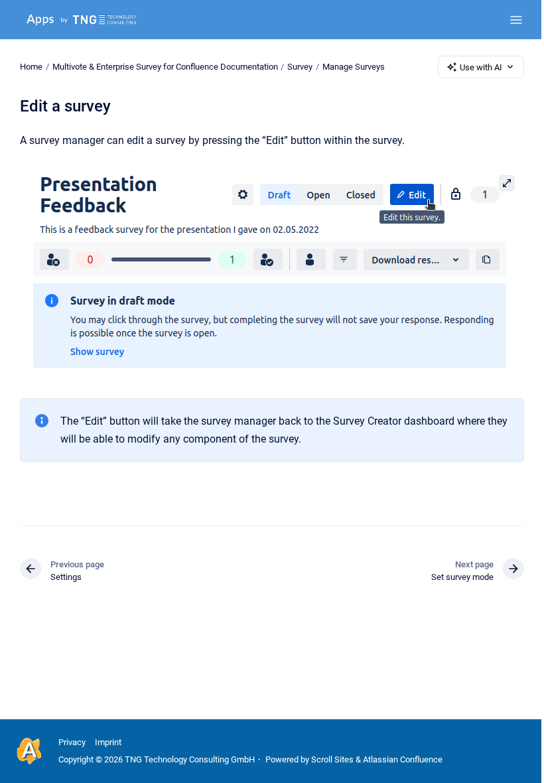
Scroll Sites (332, 759)
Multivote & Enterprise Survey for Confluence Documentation (165, 67)
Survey (299, 67)
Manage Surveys (353, 67)
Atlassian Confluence (402, 759)
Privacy (72, 742)
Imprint (108, 742)
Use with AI (481, 67)
